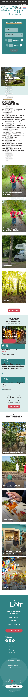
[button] (24, 8)
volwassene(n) (16, 40)
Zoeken (14, 50)
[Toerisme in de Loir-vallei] (16, 10)
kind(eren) (16, 45)
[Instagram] (13, 640)
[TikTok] (10, 640)
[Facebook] (6, 640)
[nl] (24, 8)
